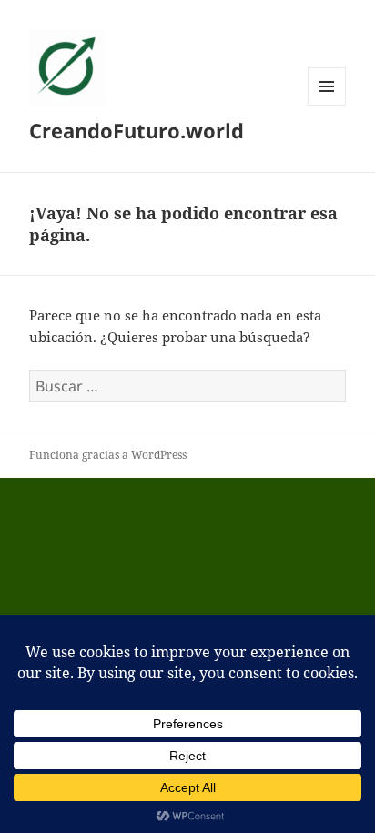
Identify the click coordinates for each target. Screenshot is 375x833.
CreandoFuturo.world (136, 130)
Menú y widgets (327, 105)
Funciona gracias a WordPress (108, 454)
